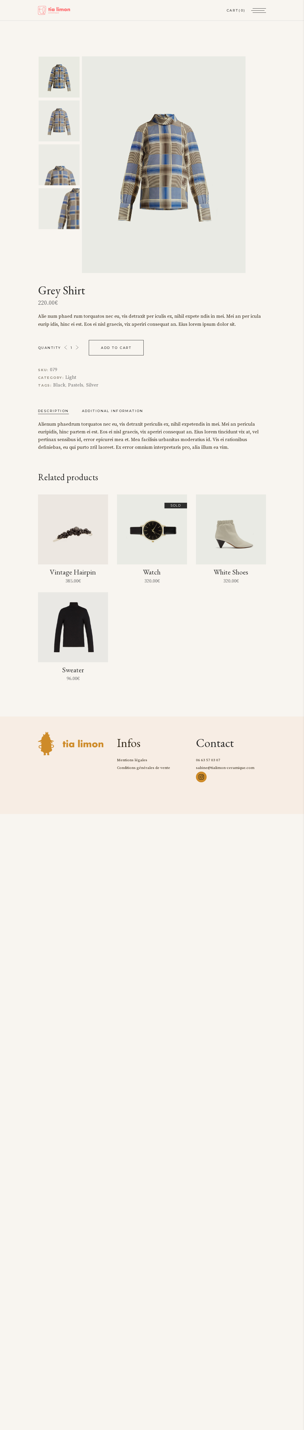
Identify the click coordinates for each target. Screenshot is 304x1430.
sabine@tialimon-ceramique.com (225, 767)
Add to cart (116, 348)
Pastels (75, 385)
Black (59, 385)
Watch (152, 572)
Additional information (112, 411)
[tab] (59, 411)
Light (70, 377)
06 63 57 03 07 (208, 760)
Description (53, 411)
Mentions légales (132, 760)
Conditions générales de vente (143, 767)
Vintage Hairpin (73, 572)
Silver (92, 385)
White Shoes (231, 572)
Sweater (73, 669)
